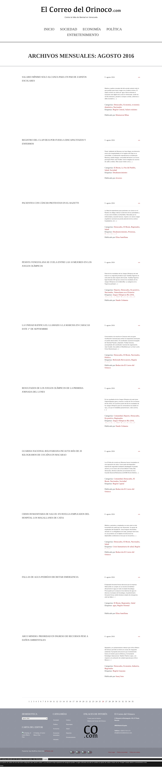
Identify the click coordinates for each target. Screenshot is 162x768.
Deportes (69, 733)
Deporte (117, 290)
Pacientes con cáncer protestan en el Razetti (50, 203)
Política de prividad (122, 752)
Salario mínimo (131, 110)
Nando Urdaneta (122, 300)
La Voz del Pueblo (128, 168)
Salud (107, 170)
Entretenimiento (83, 35)
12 (57, 701)
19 (80, 701)
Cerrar (1, 765)
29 (113, 701)
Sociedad (68, 29)
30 (116, 701)
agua (114, 605)
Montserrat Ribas (122, 115)
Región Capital (118, 484)
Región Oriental (123, 605)
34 (129, 701)
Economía (92, 29)
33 (126, 701)
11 (54, 701)
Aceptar (45, 759)
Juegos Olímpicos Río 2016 (123, 295)
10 (51, 701)
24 (96, 701)
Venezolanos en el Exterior (124, 292)
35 (133, 701)
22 (90, 701)
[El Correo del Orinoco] (81, 10)
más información (37, 759)
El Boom (117, 168)
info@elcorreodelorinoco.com (123, 733)
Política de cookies (135, 752)
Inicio (49, 29)
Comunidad (118, 416)
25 (100, 701)
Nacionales (117, 107)
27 (106, 701)
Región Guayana (119, 671)
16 (70, 701)
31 (119, 701)
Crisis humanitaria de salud (123, 547)
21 (87, 701)
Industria (135, 666)
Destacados (118, 105)
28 (110, 701)
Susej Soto (120, 676)
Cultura (68, 720)
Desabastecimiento (120, 172)
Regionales (135, 227)
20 (83, 701)
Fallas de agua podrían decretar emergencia (50, 577)
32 (123, 701)
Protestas (131, 232)
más (139, 77)
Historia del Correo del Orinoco (96, 721)
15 (67, 701)
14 (64, 701)
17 (73, 701)
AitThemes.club (49, 751)
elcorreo (119, 178)
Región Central (118, 110)
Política (114, 29)
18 (77, 701)
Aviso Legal (111, 752)
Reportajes (69, 724)
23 (93, 701)
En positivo (134, 290)
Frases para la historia (94, 718)
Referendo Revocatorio (121, 360)
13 (60, 701)
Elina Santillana (122, 237)
